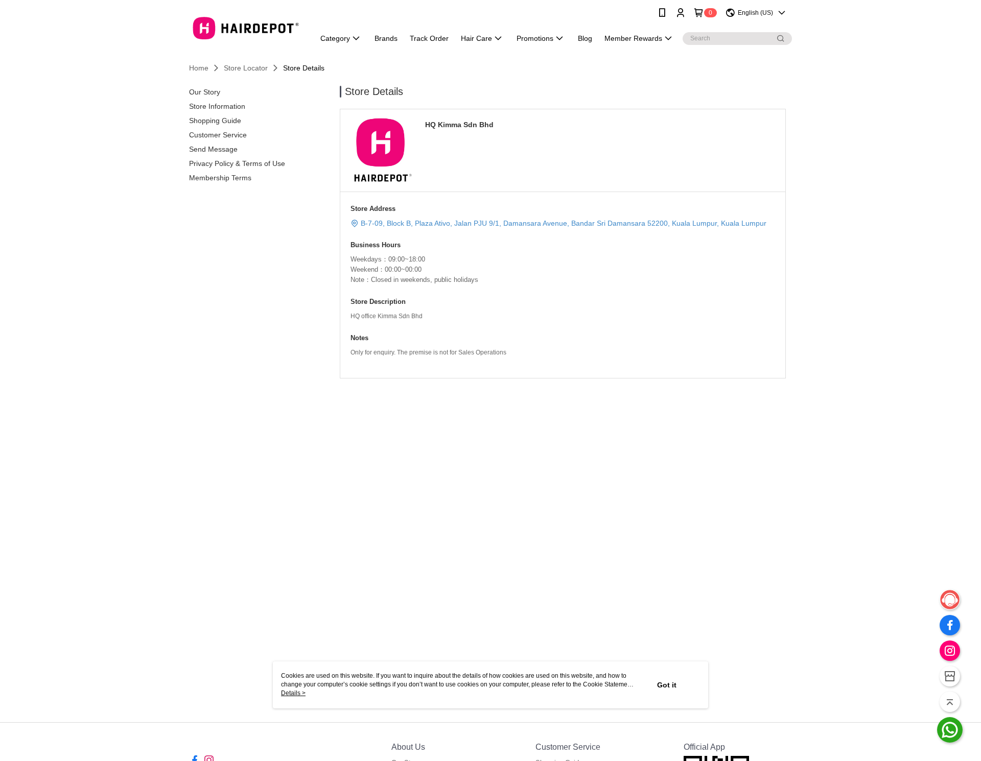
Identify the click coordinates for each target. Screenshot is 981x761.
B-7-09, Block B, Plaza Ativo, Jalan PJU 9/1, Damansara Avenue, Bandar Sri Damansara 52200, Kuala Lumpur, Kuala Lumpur (563, 223)
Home (198, 68)
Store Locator (246, 68)
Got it (666, 685)
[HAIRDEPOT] (245, 26)
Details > (293, 693)
